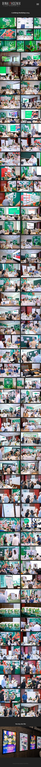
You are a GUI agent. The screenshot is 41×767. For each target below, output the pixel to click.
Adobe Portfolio (24, 763)
